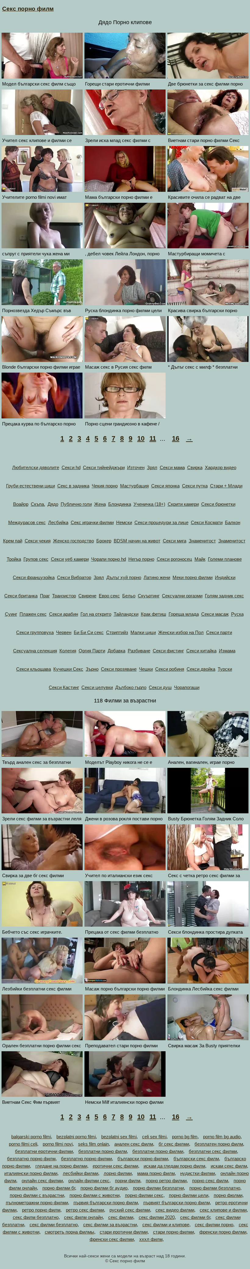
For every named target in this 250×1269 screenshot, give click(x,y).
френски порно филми (222, 1231)
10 (141, 438)
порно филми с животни (95, 1195)
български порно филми (142, 1158)
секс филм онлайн (83, 1217)
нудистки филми (197, 1173)
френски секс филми (112, 1239)
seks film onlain (93, 1144)
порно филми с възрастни (37, 1195)
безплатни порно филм (102, 1151)
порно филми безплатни (158, 1188)
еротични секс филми (115, 1166)
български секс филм (196, 1158)
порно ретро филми (166, 1180)
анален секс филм (133, 1144)
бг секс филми (174, 1144)
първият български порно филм (176, 1202)
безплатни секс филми (213, 1151)
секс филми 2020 (157, 1217)
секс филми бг (195, 1217)
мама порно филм (156, 1173)
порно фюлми (228, 1195)
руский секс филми (129, 1209)
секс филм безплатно (36, 1217)
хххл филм (150, 1239)
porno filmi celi (23, 1144)
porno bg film (185, 1136)
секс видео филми (174, 1209)
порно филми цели (188, 1195)
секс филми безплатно (54, 1224)
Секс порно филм (28, 8)
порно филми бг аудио (103, 1188)
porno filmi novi (58, 1144)
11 (152, 438)
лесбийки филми (80, 1173)
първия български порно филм (105, 1202)
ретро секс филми (85, 1209)
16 (175, 438)
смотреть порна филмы (69, 1231)
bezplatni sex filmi (119, 1136)
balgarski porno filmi (31, 1136)
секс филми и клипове (165, 1224)
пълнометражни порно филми (37, 1202)
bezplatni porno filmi (76, 1136)
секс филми (120, 1217)
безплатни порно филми (157, 1151)
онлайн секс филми (42, 1180)
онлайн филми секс (88, 1180)
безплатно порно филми (86, 1158)
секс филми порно (214, 1224)
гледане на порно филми (61, 1166)
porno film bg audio (222, 1136)
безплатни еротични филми (44, 1151)
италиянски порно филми (30, 1173)
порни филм (127, 1180)
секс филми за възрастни (110, 1224)
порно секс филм (210, 1180)
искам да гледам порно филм (174, 1166)
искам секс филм (229, 1166)
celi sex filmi (154, 1136)
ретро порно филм (41, 1209)
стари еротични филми (124, 1231)
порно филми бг (58, 1188)
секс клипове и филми (223, 1209)
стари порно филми (173, 1231)
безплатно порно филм (31, 1158)
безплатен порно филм (219, 1144)
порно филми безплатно (214, 1188)
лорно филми (118, 1173)
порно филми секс (144, 1195)
